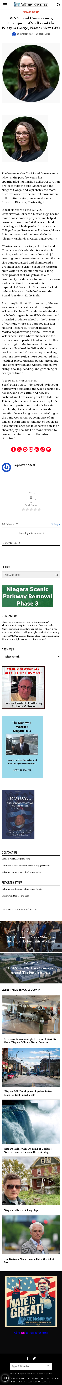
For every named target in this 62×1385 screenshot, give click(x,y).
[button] (56, 574)
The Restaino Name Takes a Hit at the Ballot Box (29, 1260)
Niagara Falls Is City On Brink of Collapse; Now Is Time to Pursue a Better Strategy (28, 1150)
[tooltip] (13, 449)
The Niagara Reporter (42, 1373)
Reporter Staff (27, 34)
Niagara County (31, 12)
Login (57, 524)
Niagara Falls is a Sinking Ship (21, 1210)
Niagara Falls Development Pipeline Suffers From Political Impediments (28, 1093)
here (22, 1332)
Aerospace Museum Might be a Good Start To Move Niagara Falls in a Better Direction (30, 1040)
